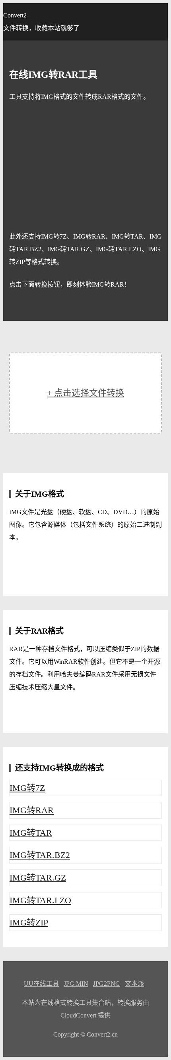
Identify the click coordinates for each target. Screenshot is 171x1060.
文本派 (134, 983)
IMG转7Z (27, 788)
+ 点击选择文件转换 (85, 393)
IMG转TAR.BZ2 (40, 855)
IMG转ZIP (29, 922)
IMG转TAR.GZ (38, 878)
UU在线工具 (41, 983)
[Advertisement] (85, 166)
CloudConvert (78, 1015)
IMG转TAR (31, 833)
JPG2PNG (106, 983)
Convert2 (15, 15)
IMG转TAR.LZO (40, 900)
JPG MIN (76, 983)
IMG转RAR (32, 810)
